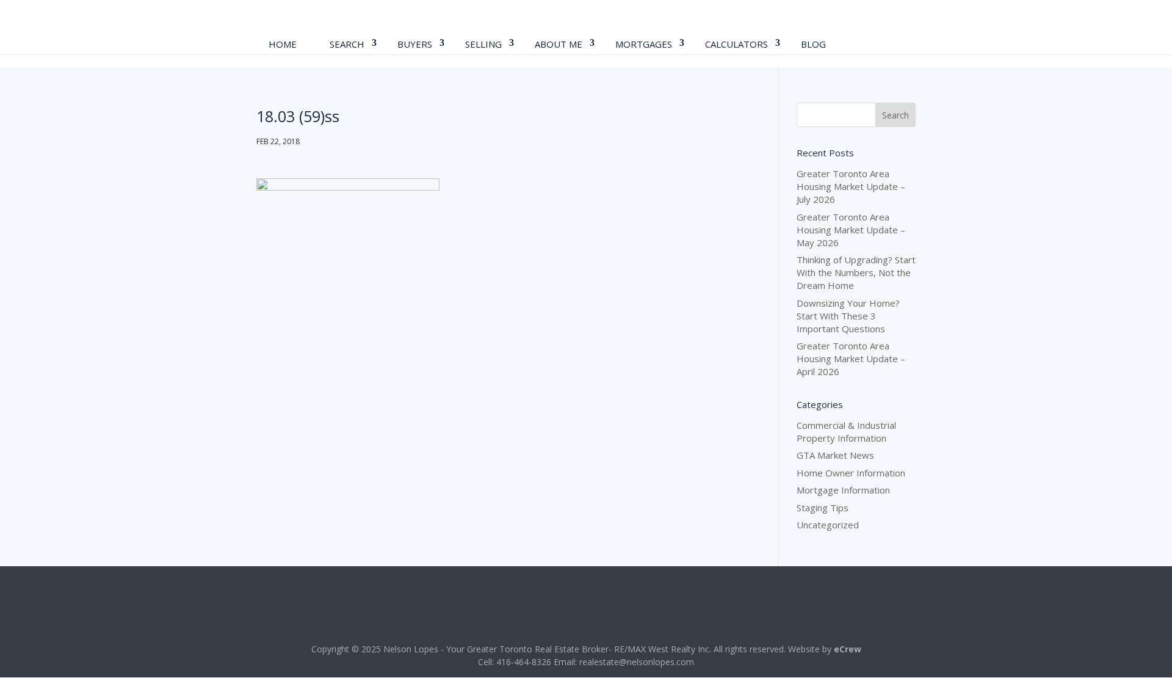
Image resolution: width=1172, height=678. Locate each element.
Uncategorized (828, 525)
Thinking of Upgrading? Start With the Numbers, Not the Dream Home (856, 272)
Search (347, 44)
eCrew (847, 649)
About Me (558, 44)
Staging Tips (822, 507)
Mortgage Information (843, 490)
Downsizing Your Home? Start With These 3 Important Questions (848, 316)
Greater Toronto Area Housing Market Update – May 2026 (851, 230)
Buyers (414, 44)
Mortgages (643, 44)
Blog (813, 44)
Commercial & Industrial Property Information (846, 431)
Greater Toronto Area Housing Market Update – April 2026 (851, 358)
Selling (483, 44)
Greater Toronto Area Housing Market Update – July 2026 (851, 186)
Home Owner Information (851, 473)
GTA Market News (835, 455)
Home (283, 44)
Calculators (736, 44)
